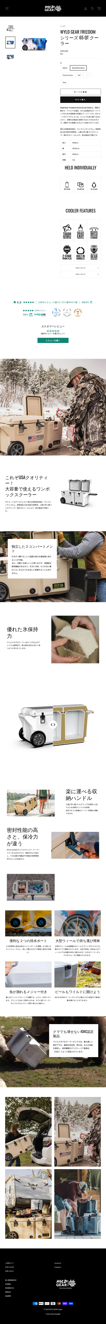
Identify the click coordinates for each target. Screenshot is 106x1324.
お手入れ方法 (9, 1267)
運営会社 (8, 1292)
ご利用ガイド (9, 1263)
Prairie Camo (68, 75)
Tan (79, 75)
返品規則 (8, 1296)
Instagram (57, 1267)
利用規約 (8, 1284)
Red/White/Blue (78, 68)
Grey (64, 82)
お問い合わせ (80, 268)
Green (87, 75)
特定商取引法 (9, 1288)
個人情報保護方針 (11, 1280)
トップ (62, 26)
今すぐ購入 (80, 99)
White (65, 68)
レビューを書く (53, 340)
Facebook (57, 1263)
